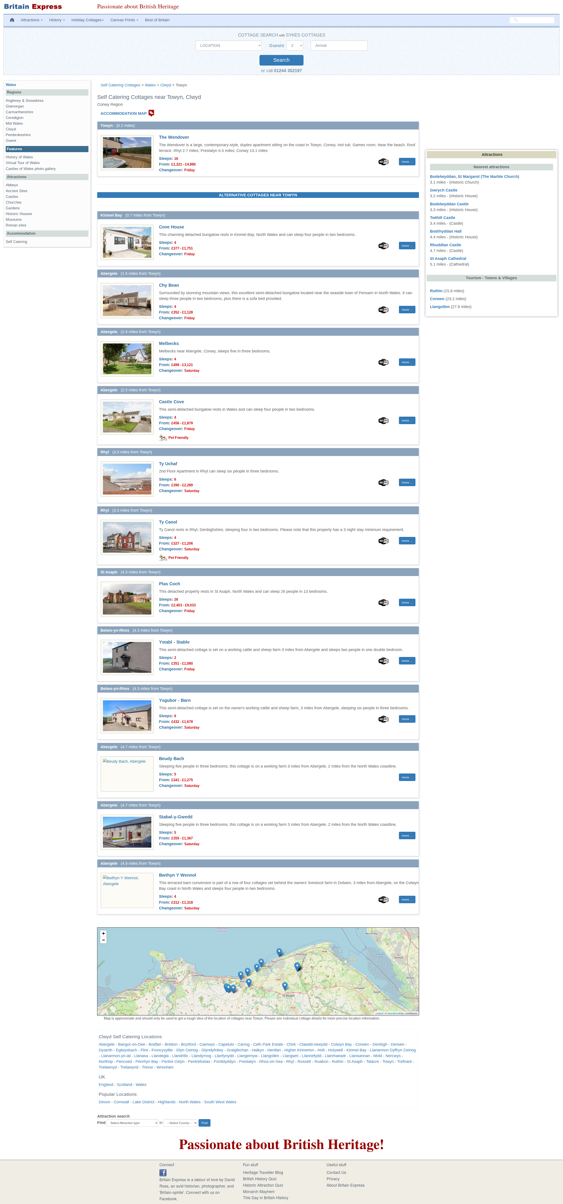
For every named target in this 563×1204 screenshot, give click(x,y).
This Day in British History (265, 1197)
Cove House (171, 226)
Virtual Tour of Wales (23, 163)
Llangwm (290, 1056)
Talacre (372, 1061)
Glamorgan (15, 106)
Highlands (166, 1102)
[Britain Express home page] (47, 7)
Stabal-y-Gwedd (175, 816)
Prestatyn (247, 1061)
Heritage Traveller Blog (263, 1172)
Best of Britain (157, 20)
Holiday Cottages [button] (86, 20)
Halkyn (258, 1050)
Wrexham (165, 1067)
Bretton (171, 1044)
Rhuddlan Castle (445, 245)
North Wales (190, 1102)
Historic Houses (19, 214)
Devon (104, 1102)
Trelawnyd (108, 1067)
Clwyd (165, 85)
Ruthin (337, 1061)
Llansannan (359, 1056)
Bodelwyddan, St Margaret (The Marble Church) (474, 176)
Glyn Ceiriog (187, 1050)
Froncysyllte (162, 1050)
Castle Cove (171, 401)
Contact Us (336, 1172)
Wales (150, 85)
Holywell (335, 1050)
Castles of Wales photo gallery (31, 169)
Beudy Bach (171, 758)
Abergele (107, 1044)
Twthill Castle (442, 217)
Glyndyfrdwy (212, 1050)
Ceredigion (14, 118)
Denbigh (380, 1044)
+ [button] (103, 933)
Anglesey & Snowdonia (24, 101)
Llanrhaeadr (335, 1056)
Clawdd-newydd (313, 1044)
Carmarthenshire (19, 112)
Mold (377, 1056)
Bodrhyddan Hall (446, 231)
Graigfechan (237, 1050)
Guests (277, 45)
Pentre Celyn (173, 1061)
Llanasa (141, 1056)
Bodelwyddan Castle (449, 204)
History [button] (56, 20)
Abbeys (12, 185)
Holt (321, 1050)
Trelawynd (129, 1067)
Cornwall (121, 1102)
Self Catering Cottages (120, 85)
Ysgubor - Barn (175, 700)
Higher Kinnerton (299, 1050)
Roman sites (16, 225)
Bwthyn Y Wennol (177, 875)
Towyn (388, 1061)
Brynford (188, 1044)
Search (281, 60)
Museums (14, 219)
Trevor (147, 1067)
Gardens (13, 208)
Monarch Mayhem (259, 1191)
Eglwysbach (126, 1050)
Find (101, 1122)
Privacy (333, 1178)
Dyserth (105, 1050)
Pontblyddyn (225, 1061)
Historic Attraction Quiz (263, 1185)
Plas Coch (169, 583)
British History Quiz (260, 1178)
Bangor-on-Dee (131, 1044)
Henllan (274, 1050)
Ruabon (321, 1061)
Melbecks (169, 343)
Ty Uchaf (168, 463)
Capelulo (226, 1044)
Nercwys (393, 1056)
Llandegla (160, 1056)
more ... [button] (407, 161)
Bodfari (155, 1044)
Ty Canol (168, 522)
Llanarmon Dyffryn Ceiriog (393, 1050)
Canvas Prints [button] (123, 20)
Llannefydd (311, 1056)
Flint (144, 1050)
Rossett (304, 1061)
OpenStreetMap (395, 1013)
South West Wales (220, 1102)
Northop (106, 1061)
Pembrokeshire (18, 135)
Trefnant (404, 1061)
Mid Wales (14, 123)
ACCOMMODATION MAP (124, 113)
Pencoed (124, 1061)
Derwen (397, 1044)
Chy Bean (169, 285)
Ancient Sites (16, 191)
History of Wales (19, 157)
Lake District (143, 1102)
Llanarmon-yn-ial (116, 1056)
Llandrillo (180, 1056)
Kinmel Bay (356, 1050)
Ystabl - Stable (174, 642)
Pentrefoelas (199, 1061)
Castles (12, 197)
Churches (14, 202)
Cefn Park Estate (268, 1044)
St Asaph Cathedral (448, 258)
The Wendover (174, 137)
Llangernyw (247, 1056)
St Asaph (355, 1061)
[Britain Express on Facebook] (162, 1172)
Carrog (244, 1044)
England (106, 1084)
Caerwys (207, 1044)
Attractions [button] (30, 20)
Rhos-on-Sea (271, 1061)
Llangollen (270, 1056)
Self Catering (16, 242)
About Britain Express (346, 1185)
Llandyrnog (201, 1056)
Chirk (291, 1044)
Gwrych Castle (443, 190)
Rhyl (290, 1061)
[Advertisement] (46, 318)
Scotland (124, 1084)
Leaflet (379, 1013)
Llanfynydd (224, 1056)
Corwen (362, 1044)
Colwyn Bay (341, 1044)
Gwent (11, 141)
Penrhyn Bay (146, 1061)
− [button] (103, 940)
